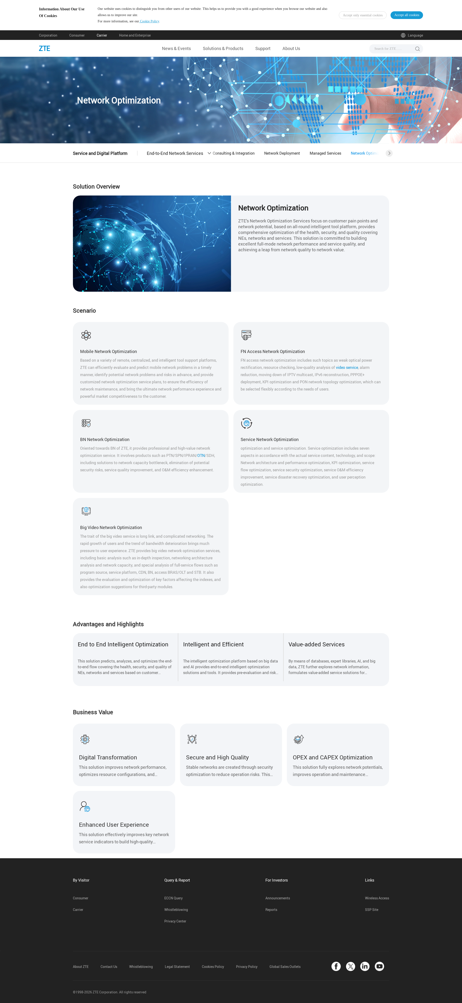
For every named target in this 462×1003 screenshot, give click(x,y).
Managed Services (325, 153)
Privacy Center (175, 921)
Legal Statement (177, 966)
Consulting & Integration (234, 153)
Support (262, 48)
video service (347, 367)
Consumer (77, 35)
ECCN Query (173, 898)
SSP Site (371, 909)
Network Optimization (369, 153)
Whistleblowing (176, 909)
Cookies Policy (213, 966)
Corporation (48, 35)
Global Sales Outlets (285, 966)
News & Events (176, 48)
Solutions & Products (223, 48)
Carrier (102, 35)
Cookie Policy (149, 21)
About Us (291, 48)
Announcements (277, 898)
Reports (271, 909)
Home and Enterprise (135, 35)
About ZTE (81, 966)
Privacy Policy (246, 966)
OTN (201, 455)
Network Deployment (282, 153)
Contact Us (109, 966)
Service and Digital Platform (100, 153)
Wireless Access (377, 898)
